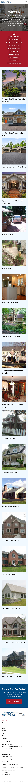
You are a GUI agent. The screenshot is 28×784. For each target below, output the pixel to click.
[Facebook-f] (3, 719)
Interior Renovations (14, 54)
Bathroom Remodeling (14, 39)
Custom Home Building (14, 45)
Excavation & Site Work (14, 48)
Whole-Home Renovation (14, 63)
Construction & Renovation (14, 42)
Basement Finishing (14, 36)
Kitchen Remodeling (14, 57)
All (14, 33)
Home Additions (14, 51)
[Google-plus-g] (6, 719)
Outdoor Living (14, 60)
